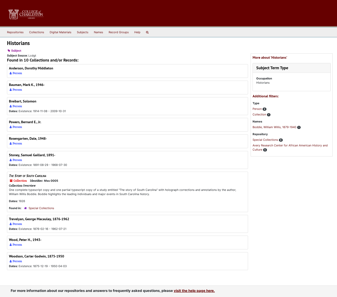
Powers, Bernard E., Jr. (25, 122)
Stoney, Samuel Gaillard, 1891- (32, 155)
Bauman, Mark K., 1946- (27, 84)
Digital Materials (60, 32)
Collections (36, 32)
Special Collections (41, 208)
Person (258, 109)
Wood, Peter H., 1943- (25, 239)
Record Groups (119, 32)
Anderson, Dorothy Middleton (31, 68)
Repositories (15, 32)
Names (98, 32)
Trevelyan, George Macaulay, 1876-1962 (39, 219)
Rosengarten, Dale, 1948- (28, 138)
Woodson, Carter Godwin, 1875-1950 (36, 256)
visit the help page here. (194, 291)
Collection (260, 114)
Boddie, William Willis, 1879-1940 (275, 127)
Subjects (82, 32)
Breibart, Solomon (22, 101)
